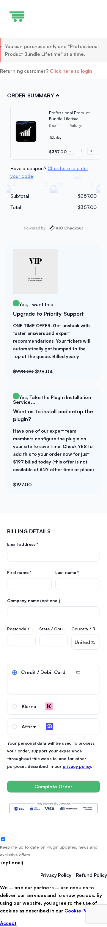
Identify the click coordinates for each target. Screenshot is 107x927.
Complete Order (53, 787)
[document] (53, 905)
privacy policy (77, 766)
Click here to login (71, 71)
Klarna (29, 706)
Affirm (29, 727)
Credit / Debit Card (43, 672)
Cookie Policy (79, 911)
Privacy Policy (55, 875)
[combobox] (85, 642)
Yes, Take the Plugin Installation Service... (52, 399)
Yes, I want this (36, 304)
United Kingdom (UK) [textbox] (87, 642)
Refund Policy (91, 875)
